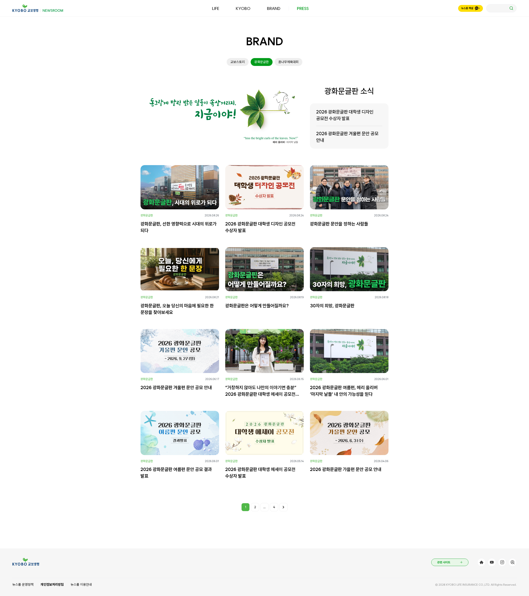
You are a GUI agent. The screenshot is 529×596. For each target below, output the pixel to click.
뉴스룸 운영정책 (22, 584)
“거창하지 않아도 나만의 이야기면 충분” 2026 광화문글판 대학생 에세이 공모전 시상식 (260, 391)
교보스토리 (237, 62)
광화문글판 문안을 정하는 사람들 (339, 223)
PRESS (303, 8)
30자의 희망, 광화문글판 (332, 305)
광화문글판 (261, 62)
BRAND (273, 8)
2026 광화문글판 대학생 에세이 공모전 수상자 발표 (260, 473)
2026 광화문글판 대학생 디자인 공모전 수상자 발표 (344, 115)
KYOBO (243, 8)
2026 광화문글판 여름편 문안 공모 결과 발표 (176, 473)
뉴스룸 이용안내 (81, 584)
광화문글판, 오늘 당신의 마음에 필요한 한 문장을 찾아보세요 (177, 309)
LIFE (215, 8)
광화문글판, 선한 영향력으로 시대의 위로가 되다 (179, 227)
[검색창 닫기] (501, 8)
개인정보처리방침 (52, 584)
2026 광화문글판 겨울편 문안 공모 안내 (347, 137)
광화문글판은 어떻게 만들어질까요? (257, 305)
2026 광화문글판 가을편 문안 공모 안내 (345, 469)
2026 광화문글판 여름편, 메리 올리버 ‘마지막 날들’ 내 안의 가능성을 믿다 (344, 391)
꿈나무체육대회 (288, 62)
